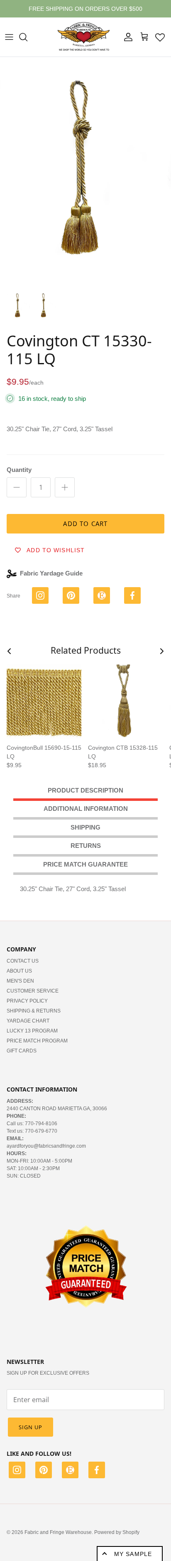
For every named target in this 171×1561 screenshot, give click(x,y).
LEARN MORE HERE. (130, 12)
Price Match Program (37, 1041)
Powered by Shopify (116, 1532)
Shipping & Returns (34, 1011)
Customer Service (33, 991)
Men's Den (20, 981)
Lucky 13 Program (32, 1031)
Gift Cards (22, 1051)
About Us (19, 971)
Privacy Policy (27, 1001)
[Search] (27, 37)
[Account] (126, 37)
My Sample (133, 1554)
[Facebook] (96, 1471)
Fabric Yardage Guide (51, 573)
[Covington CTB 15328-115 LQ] (125, 701)
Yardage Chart (28, 1021)
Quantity (19, 469)
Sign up (30, 1427)
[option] (85, 171)
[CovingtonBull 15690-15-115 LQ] (44, 701)
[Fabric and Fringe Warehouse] (84, 37)
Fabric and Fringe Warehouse (58, 1532)
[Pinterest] (43, 1471)
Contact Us (23, 961)
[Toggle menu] (9, 37)
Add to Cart (85, 523)
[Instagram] (17, 1471)
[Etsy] (70, 1471)
